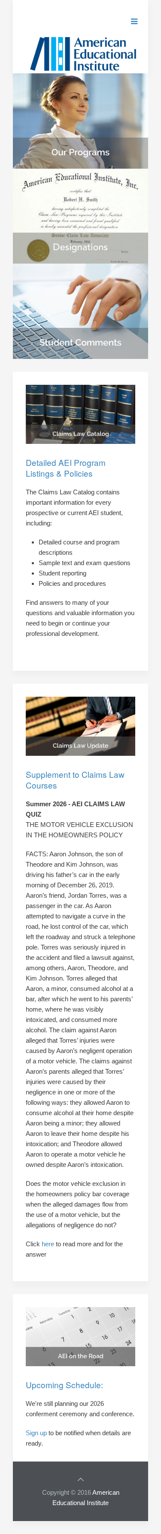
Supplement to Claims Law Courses (75, 779)
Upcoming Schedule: (64, 1384)
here (48, 1244)
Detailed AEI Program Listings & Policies (66, 467)
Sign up (36, 1433)
